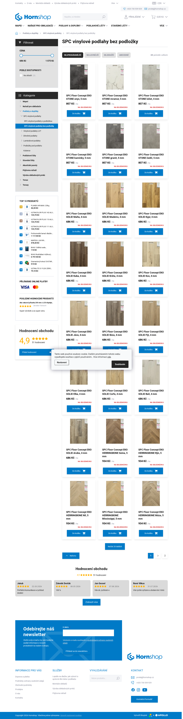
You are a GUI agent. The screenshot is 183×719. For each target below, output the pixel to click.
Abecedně (124, 55)
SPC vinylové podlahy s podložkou (38, 121)
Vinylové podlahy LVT (32, 131)
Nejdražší (109, 55)
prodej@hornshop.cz (145, 677)
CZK (160, 3)
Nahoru (73, 556)
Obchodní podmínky (23, 685)
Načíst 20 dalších (115, 546)
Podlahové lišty (29, 155)
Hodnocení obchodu (91, 569)
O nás (29, 3)
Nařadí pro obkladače (32, 106)
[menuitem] (20, 26)
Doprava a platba (22, 677)
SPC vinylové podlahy (32, 116)
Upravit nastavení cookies (71, 715)
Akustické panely (30, 165)
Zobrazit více (91, 602)
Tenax (25, 180)
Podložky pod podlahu (32, 146)
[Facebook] (133, 689)
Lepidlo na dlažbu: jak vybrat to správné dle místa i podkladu (65, 677)
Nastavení (62, 362)
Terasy (26, 185)
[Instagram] (138, 689)
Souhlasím (120, 364)
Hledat (104, 17)
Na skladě (29, 75)
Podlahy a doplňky (30, 111)
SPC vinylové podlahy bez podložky (39, 126)
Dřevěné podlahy (30, 136)
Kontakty (19, 3)
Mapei (25, 101)
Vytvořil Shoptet (140, 715)
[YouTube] (145, 689)
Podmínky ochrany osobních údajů (29, 681)
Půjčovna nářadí (87, 3)
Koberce (26, 151)
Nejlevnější (93, 55)
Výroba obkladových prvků (65, 3)
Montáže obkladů (43, 3)
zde (109, 357)
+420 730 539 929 (144, 683)
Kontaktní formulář (144, 699)
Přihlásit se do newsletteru (76, 651)
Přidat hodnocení (29, 352)
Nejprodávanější (72, 55)
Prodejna (19, 689)
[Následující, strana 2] (158, 556)
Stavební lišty (28, 160)
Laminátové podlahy (31, 141)
